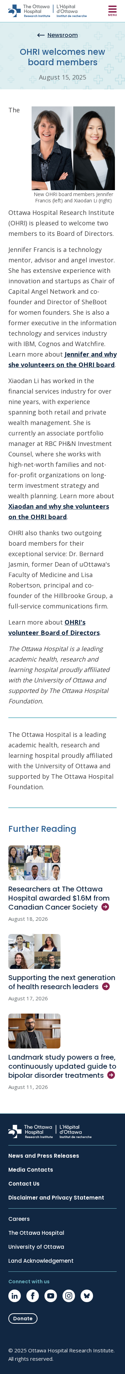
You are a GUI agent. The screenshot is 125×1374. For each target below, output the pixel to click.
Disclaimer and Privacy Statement (56, 1197)
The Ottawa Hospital (36, 1233)
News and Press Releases (43, 1155)
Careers (19, 1219)
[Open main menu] (112, 10)
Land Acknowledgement (41, 1260)
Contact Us (24, 1183)
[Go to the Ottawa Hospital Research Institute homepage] (47, 11)
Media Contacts (30, 1169)
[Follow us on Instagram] (68, 1296)
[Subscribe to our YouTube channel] (50, 1296)
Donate (23, 1318)
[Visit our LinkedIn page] (14, 1296)
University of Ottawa (36, 1247)
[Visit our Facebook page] (32, 1296)
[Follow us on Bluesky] (87, 1296)
